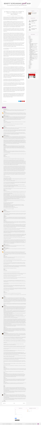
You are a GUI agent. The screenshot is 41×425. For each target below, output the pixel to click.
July (29, 42)
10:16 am (4, 144)
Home (14, 403)
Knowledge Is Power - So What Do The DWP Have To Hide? (33, 57)
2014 (29, 36)
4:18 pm (4, 296)
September (30, 41)
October (30, 40)
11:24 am (4, 215)
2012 (29, 38)
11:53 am (4, 220)
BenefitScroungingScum (6, 135)
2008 (29, 67)
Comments (29, 411)
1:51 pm (4, 381)
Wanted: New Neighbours (32, 50)
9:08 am (4, 111)
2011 (29, 65)
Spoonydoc (5, 210)
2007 (29, 68)
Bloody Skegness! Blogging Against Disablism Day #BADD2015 (34, 21)
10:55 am (4, 377)
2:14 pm (4, 250)
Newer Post (4, 403)
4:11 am (4, 372)
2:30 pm (4, 255)
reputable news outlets (9, 21)
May (29, 61)
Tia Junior (4, 305)
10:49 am (4, 155)
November (30, 39)
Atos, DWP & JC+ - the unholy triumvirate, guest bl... (32, 52)
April (29, 62)
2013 (29, 37)
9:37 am (4, 120)
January (30, 64)
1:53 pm (4, 400)
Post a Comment (4, 401)
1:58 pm (4, 247)
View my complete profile (33, 13)
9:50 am (4, 126)
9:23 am (4, 115)
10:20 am (4, 149)
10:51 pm (4, 367)
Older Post (24, 403)
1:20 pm (4, 244)
